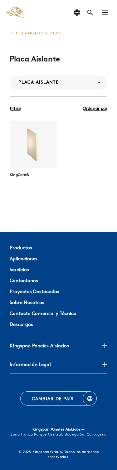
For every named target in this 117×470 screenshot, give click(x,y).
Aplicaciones (23, 258)
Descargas (21, 324)
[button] (105, 12)
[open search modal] (90, 12)
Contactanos (24, 280)
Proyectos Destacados (34, 291)
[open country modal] (77, 12)
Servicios (19, 269)
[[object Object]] (33, 144)
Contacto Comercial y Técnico (43, 313)
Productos (21, 247)
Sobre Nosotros (27, 302)
